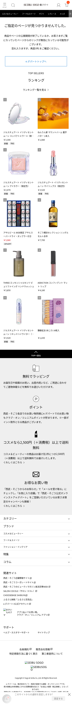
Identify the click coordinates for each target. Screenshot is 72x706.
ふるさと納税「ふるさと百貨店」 (18, 599)
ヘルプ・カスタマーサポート (16, 632)
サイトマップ (44, 632)
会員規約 (24, 649)
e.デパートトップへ (36, 61)
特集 (6, 554)
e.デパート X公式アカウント (16, 603)
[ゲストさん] (58, 5)
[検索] (13, 5)
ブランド (8, 526)
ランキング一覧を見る (34, 89)
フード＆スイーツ (28, 13)
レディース (52, 13)
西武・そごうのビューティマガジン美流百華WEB (25, 586)
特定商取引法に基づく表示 (23, 653)
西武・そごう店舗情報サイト (16, 578)
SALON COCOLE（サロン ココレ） (19, 591)
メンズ (62, 13)
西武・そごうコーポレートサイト (18, 582)
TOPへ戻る (36, 355)
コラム (7, 562)
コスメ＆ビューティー (10, 13)
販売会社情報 (43, 649)
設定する (58, 698)
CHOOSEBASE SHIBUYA (14, 595)
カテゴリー (10, 518)
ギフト (41, 13)
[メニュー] (4, 5)
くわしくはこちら (12, 462)
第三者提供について (52, 653)
